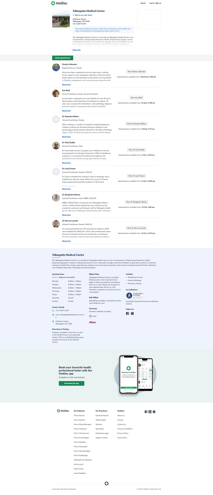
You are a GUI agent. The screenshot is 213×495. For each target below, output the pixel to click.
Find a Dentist (79, 420)
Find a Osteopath (80, 447)
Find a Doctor (79, 415)
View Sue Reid (136, 98)
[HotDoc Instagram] (154, 411)
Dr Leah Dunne (69, 169)
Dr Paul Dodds (68, 143)
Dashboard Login (102, 433)
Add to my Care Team (83, 15)
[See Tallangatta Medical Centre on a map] (149, 19)
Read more (66, 85)
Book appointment (62, 58)
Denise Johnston (69, 64)
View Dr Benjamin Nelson (136, 202)
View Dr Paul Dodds (136, 150)
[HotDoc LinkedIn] (150, 411)
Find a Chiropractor (81, 433)
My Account (78, 464)
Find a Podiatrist (80, 429)
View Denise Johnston (136, 72)
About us (120, 415)
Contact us (121, 424)
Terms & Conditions (125, 429)
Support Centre (102, 438)
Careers (120, 420)
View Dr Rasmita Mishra (136, 124)
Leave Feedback (80, 473)
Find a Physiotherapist (82, 424)
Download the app (71, 383)
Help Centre (78, 469)
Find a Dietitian (80, 442)
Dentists (99, 424)
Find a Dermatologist (82, 451)
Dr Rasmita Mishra (70, 117)
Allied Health (101, 420)
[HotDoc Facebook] (146, 411)
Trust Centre (122, 438)
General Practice (102, 415)
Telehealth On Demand (83, 460)
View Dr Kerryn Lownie (136, 228)
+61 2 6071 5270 (62, 310)
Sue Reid (66, 91)
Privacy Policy (122, 433)
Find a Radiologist (81, 455)
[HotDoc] (59, 3)
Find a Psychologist (81, 438)
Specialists (100, 429)
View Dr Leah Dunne (136, 176)
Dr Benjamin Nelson (71, 195)
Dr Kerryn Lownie (70, 221)
